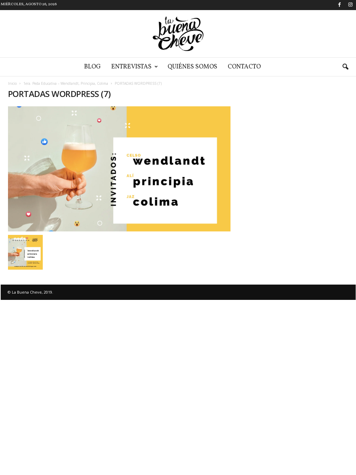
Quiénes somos (192, 67)
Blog (92, 67)
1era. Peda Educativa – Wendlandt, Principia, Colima (65, 83)
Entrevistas (131, 67)
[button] (345, 67)
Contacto (244, 67)
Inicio (12, 83)
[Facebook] (339, 5)
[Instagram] (350, 5)
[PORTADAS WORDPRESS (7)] (119, 168)
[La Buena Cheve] (178, 33)
